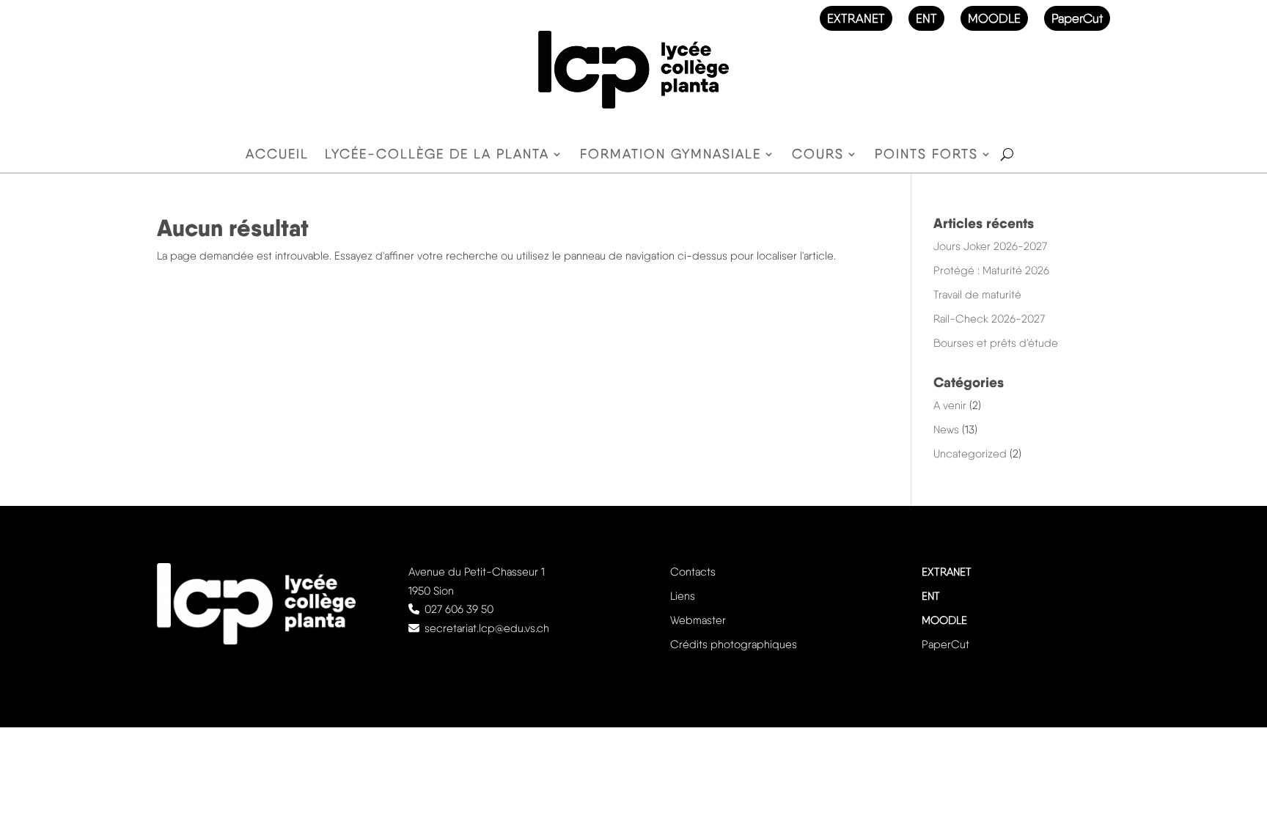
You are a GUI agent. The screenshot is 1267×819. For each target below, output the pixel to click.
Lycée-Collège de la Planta (437, 155)
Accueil (277, 155)
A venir (949, 405)
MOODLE (994, 18)
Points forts (926, 155)
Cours (818, 155)
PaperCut (1077, 18)
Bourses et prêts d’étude (995, 343)
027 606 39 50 (459, 609)
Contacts (693, 572)
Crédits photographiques (733, 644)
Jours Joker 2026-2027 (990, 246)
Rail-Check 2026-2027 (989, 319)
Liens (682, 596)
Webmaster (698, 620)
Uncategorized (970, 453)
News (946, 429)
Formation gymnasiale (670, 155)
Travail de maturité (977, 294)
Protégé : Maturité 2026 (991, 270)
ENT (926, 18)
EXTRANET (856, 18)
